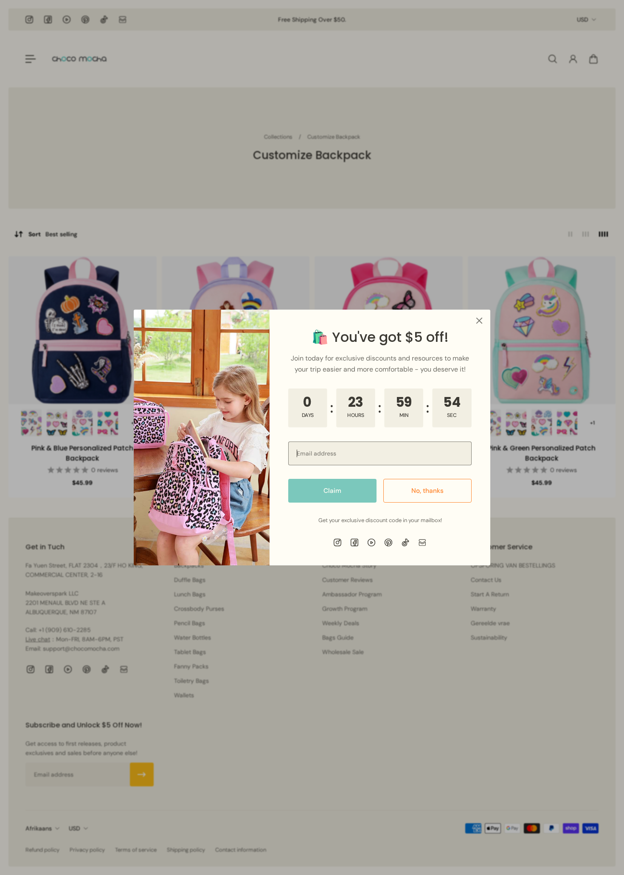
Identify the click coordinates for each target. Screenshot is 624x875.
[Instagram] (337, 542)
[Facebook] (354, 542)
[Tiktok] (405, 542)
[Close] (479, 320)
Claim (332, 490)
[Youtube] (371, 542)
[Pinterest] (388, 542)
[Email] (422, 542)
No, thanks (427, 490)
